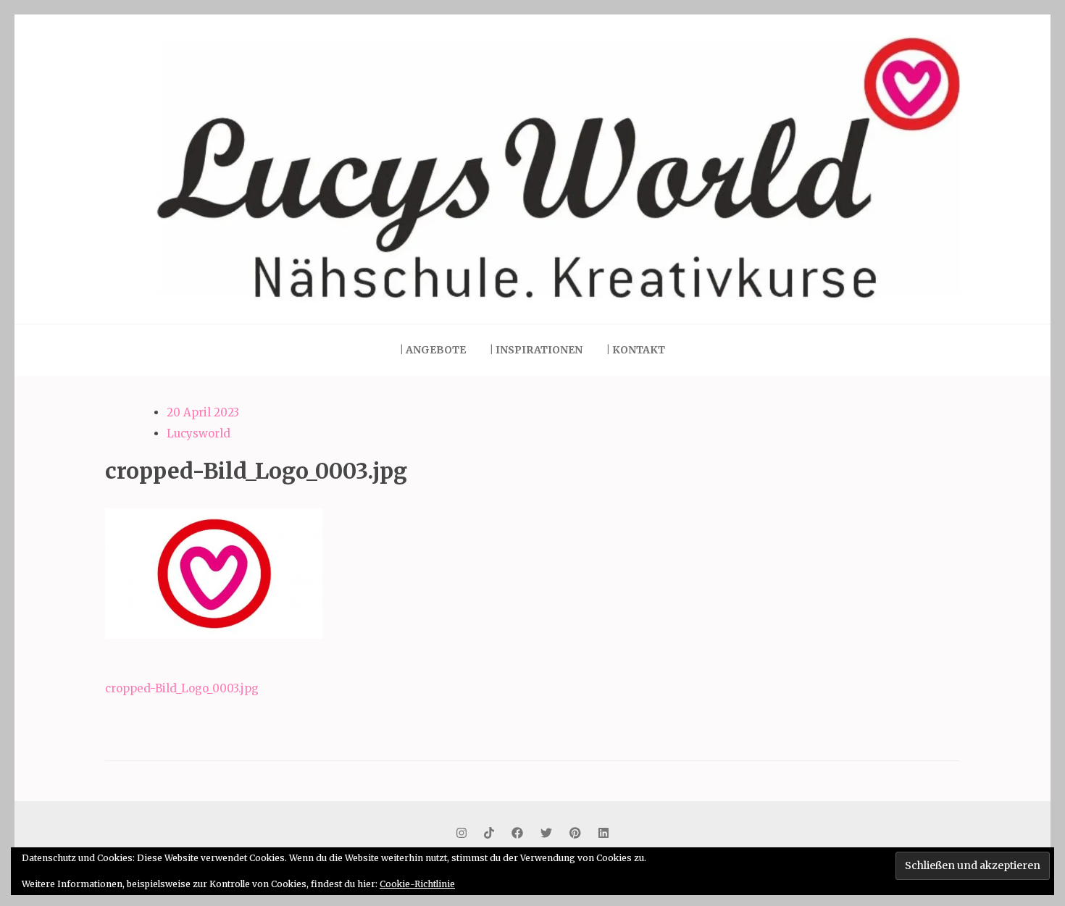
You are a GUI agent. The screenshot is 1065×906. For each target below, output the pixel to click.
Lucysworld (198, 433)
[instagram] (461, 833)
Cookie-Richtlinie (417, 883)
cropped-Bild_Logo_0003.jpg (182, 688)
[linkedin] (603, 833)
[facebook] (517, 833)
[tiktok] (489, 833)
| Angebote (433, 349)
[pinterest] (575, 833)
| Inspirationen (536, 349)
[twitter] (546, 833)
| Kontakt (635, 349)
